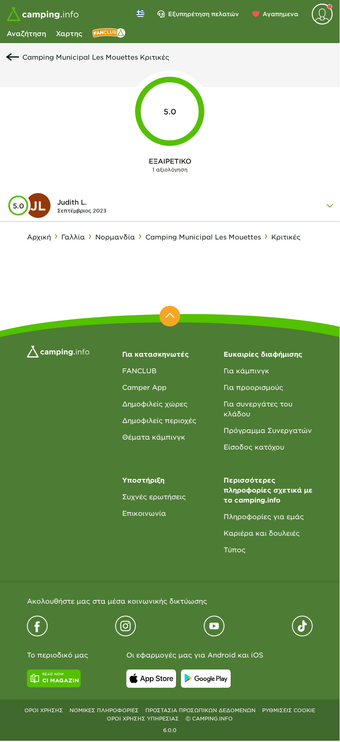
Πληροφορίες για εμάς (264, 516)
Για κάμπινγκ (246, 370)
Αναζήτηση (26, 33)
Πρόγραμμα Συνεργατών (268, 430)
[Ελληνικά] (140, 13)
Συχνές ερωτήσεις (154, 496)
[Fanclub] (108, 33)
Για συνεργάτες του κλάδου (258, 408)
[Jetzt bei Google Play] (206, 678)
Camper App (144, 387)
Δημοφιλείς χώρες (155, 403)
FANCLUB (139, 370)
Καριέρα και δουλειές (262, 533)
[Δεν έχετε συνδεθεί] (322, 14)
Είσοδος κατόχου (254, 446)
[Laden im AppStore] (151, 678)
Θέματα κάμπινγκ (153, 437)
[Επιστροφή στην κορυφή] (169, 316)
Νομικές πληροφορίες (104, 710)
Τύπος (235, 549)
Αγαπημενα (280, 13)
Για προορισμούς (253, 387)
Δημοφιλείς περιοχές (159, 420)
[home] (58, 350)
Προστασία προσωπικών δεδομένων (200, 710)
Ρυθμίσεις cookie (288, 710)
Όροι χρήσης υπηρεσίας (143, 718)
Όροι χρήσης (43, 710)
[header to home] (43, 14)
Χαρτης (69, 33)
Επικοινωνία (144, 513)
